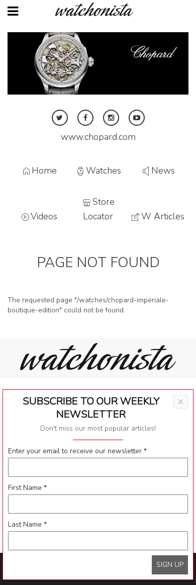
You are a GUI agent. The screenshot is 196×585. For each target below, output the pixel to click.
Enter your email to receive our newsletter (77, 451)
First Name (27, 487)
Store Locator (99, 209)
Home (44, 171)
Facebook (85, 118)
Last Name (27, 524)
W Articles (162, 216)
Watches (103, 171)
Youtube (137, 118)
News (163, 171)
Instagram (111, 118)
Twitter (60, 118)
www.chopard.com (98, 137)
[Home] (98, 9)
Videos (44, 216)
